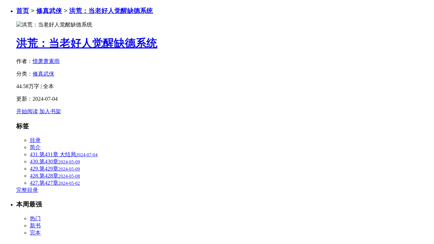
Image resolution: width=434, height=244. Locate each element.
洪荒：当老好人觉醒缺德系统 (111, 10)
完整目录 (27, 190)
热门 (35, 218)
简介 (35, 147)
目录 (35, 140)
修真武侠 (49, 10)
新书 (35, 225)
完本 (35, 233)
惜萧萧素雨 (46, 61)
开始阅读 (27, 111)
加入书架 (50, 111)
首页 (22, 10)
